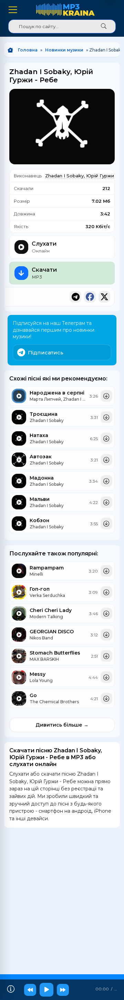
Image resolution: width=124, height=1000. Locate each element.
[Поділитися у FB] (90, 297)
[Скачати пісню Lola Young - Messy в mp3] (106, 677)
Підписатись (45, 352)
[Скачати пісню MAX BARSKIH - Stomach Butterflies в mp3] (106, 656)
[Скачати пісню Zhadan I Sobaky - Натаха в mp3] (106, 438)
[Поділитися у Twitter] (104, 297)
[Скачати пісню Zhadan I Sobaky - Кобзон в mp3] (106, 523)
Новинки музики (64, 49)
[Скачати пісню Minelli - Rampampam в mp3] (106, 571)
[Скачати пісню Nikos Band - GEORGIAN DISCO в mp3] (106, 634)
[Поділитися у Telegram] (75, 297)
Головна (28, 49)
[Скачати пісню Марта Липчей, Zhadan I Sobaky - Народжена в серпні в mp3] (106, 396)
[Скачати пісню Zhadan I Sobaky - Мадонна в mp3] (106, 481)
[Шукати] (103, 26)
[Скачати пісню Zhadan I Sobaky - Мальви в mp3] (106, 502)
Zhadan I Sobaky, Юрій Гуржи (79, 175)
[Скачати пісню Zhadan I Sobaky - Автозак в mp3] (106, 460)
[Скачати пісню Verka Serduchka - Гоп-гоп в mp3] (106, 592)
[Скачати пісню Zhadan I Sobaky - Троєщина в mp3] (106, 417)
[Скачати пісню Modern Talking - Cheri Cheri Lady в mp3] (106, 613)
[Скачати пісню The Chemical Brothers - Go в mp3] (106, 698)
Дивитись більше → (62, 725)
